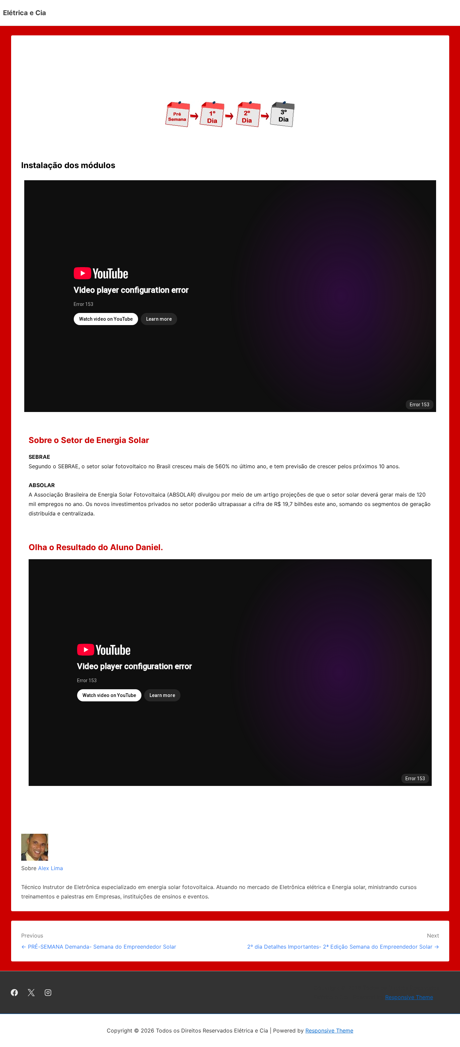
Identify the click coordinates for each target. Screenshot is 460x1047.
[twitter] (31, 992)
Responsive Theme (409, 997)
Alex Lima (50, 868)
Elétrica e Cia (24, 13)
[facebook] (14, 992)
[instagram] (48, 992)
